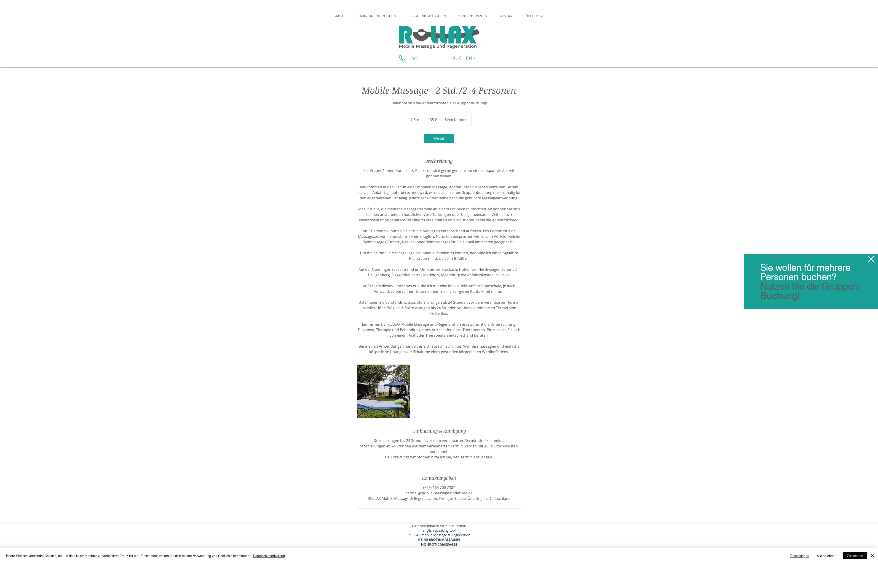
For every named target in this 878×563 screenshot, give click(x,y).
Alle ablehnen (826, 555)
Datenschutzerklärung (269, 555)
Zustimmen (855, 555)
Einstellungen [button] (799, 555)
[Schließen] (872, 555)
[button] (871, 259)
